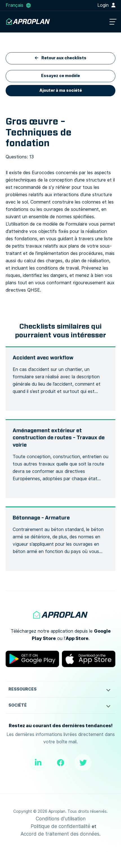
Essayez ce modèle (60, 76)
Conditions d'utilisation (61, 818)
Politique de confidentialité (60, 826)
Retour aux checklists (63, 58)
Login (103, 5)
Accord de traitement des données (60, 834)
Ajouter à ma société (60, 90)
